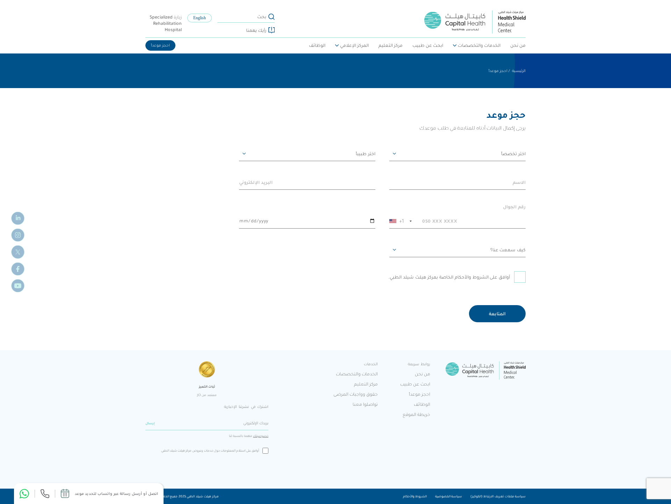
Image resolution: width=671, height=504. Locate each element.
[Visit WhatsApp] (24, 493)
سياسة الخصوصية (448, 496)
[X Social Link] (17, 252)
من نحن (518, 45)
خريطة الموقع (416, 414)
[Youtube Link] (17, 285)
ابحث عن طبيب (427, 45)
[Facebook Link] (17, 268)
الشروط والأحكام (415, 496)
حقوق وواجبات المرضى (355, 394)
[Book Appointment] (65, 493)
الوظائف (317, 45)
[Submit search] (271, 17)
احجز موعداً (160, 45)
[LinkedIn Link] (17, 218)
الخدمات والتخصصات (479, 45)
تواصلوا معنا (365, 404)
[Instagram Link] (17, 235)
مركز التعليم (390, 45)
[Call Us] (45, 493)
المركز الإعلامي (354, 45)
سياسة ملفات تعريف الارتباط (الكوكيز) (498, 496)
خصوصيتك (260, 435)
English (199, 18)
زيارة (166, 23)
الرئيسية (519, 71)
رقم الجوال (514, 207)
